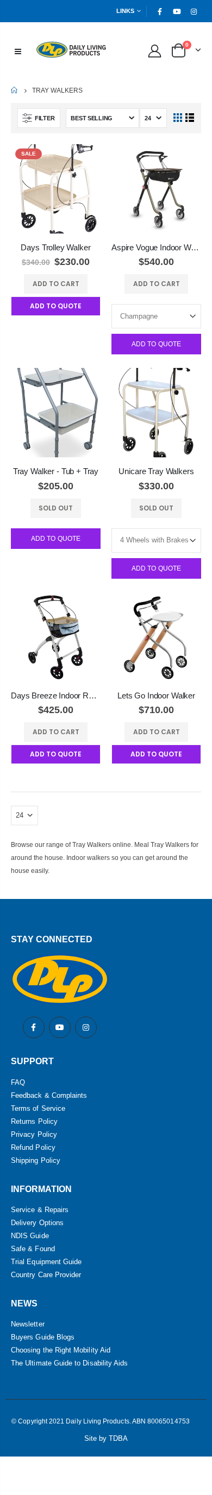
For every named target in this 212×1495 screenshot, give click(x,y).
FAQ (18, 1082)
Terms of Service (38, 1108)
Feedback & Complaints (49, 1095)
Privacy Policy (34, 1134)
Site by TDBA (106, 1438)
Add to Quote (156, 344)
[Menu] (18, 50)
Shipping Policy (35, 1160)
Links (125, 11)
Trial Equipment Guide (46, 1262)
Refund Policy (33, 1147)
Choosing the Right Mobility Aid (60, 1350)
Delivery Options (37, 1223)
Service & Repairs (39, 1210)
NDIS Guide (30, 1236)
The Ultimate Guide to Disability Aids (69, 1363)
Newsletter (28, 1324)
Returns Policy (34, 1121)
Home (15, 90)
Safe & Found (33, 1249)
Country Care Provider (46, 1275)
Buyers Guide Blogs (42, 1337)
